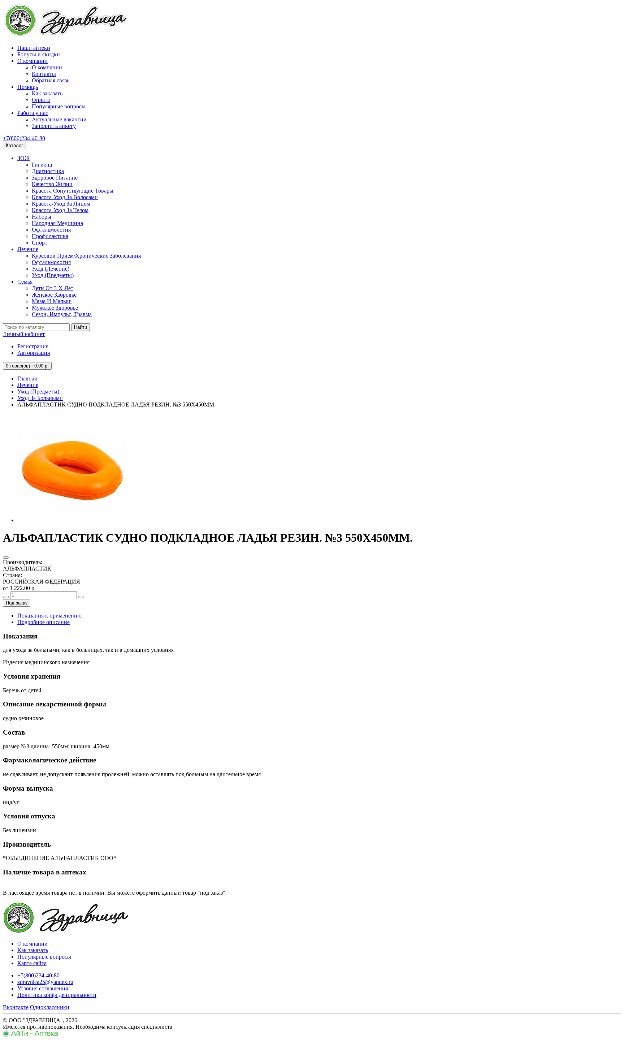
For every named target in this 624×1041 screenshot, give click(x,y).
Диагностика (48, 171)
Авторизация (33, 353)
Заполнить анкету (54, 126)
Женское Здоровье (54, 295)
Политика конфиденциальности (56, 995)
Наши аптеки (33, 48)
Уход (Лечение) (50, 269)
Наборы (41, 217)
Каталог (14, 145)
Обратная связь (50, 80)
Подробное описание (43, 622)
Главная (27, 378)
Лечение (27, 249)
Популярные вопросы (59, 106)
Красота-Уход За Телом (60, 210)
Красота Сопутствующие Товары (72, 191)
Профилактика (50, 236)
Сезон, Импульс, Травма (62, 314)
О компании (32, 61)
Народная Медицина (57, 223)
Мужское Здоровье (55, 308)
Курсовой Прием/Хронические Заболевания (86, 256)
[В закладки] (6, 557)
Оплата (41, 100)
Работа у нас (32, 113)
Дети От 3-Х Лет (52, 288)
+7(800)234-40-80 (24, 138)
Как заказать (47, 93)
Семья (24, 282)
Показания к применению (49, 615)
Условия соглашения (42, 988)
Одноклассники (49, 1007)
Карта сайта (32, 963)
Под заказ (16, 603)
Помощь (27, 87)
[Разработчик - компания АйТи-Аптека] (30, 1035)
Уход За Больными (40, 398)
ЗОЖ (23, 158)
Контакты (44, 74)
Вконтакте (16, 1007)
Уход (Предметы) (53, 275)
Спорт (39, 243)
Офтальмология (51, 230)
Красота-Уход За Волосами (65, 197)
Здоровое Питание (55, 178)
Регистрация (32, 346)
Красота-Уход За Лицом (61, 204)
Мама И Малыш (52, 301)
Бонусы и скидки (38, 54)
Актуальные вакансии (59, 119)
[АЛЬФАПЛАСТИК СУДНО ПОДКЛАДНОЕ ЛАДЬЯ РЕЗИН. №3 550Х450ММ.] (71, 520)
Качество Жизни (52, 184)
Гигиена (42, 165)
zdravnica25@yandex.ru (45, 982)
